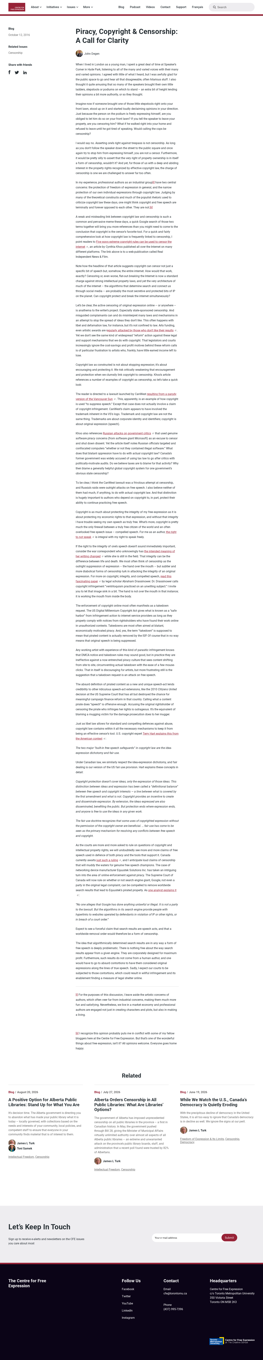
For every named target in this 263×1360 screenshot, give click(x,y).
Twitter (126, 1296)
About (35, 7)
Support (181, 7)
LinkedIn (127, 1310)
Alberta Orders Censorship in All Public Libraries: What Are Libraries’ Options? (129, 1104)
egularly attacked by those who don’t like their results (140, 330)
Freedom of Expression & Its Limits (202, 1139)
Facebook (128, 1289)
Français (197, 7)
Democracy (187, 1142)
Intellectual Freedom (21, 1157)
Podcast (135, 7)
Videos (150, 7)
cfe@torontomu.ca (175, 1293)
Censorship (15, 53)
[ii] (151, 207)
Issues (71, 7)
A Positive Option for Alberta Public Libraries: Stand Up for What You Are (43, 1102)
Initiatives (53, 7)
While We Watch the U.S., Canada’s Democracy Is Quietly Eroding (213, 1102)
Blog (121, 7)
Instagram (128, 1317)
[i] (153, 182)
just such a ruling (107, 860)
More (86, 7)
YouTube (127, 1303)
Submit (229, 1237)
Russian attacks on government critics (127, 433)
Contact (165, 7)
